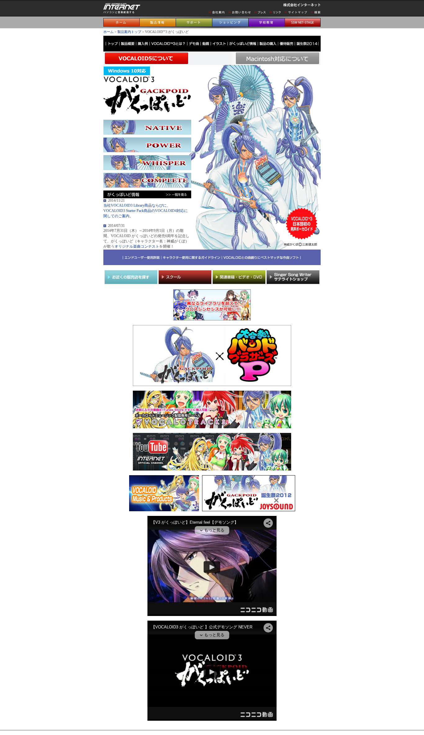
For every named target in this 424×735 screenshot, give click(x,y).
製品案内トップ (129, 32)
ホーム (108, 32)
